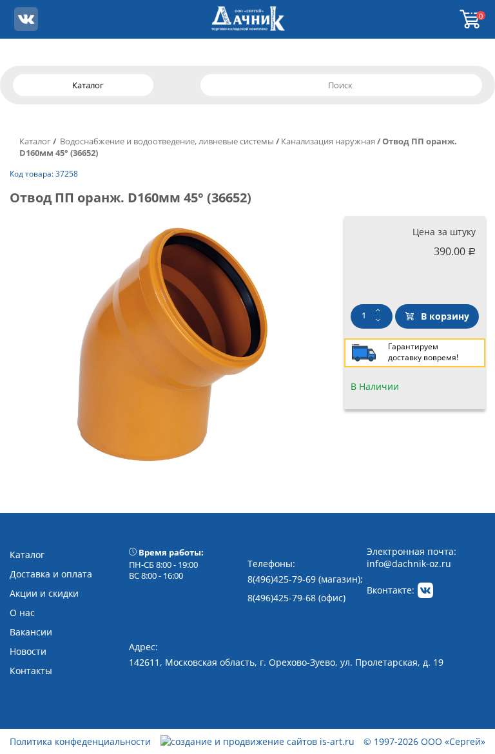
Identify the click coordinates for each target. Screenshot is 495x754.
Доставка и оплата (51, 574)
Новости (28, 651)
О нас (22, 612)
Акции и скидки (44, 593)
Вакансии (31, 632)
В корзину (445, 316)
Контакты (31, 670)
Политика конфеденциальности (80, 741)
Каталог (35, 141)
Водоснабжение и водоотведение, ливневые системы (166, 141)
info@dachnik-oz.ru (409, 563)
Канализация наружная (328, 141)
